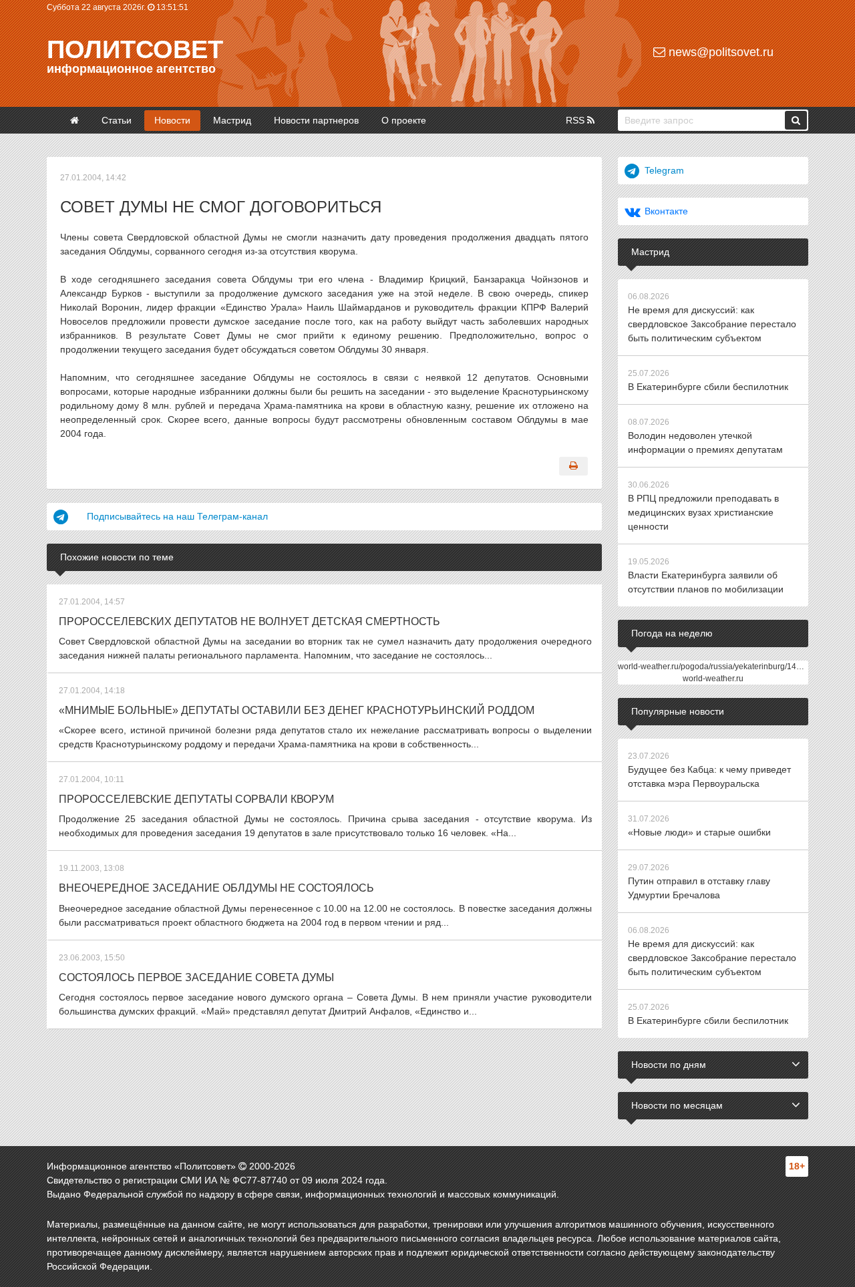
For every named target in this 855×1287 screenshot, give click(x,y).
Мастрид (232, 120)
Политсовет (135, 49)
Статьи (117, 120)
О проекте (403, 120)
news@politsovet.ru (719, 52)
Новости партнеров (316, 120)
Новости (172, 120)
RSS (576, 120)
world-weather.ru (713, 678)
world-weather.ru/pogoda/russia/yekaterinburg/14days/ (717, 666)
